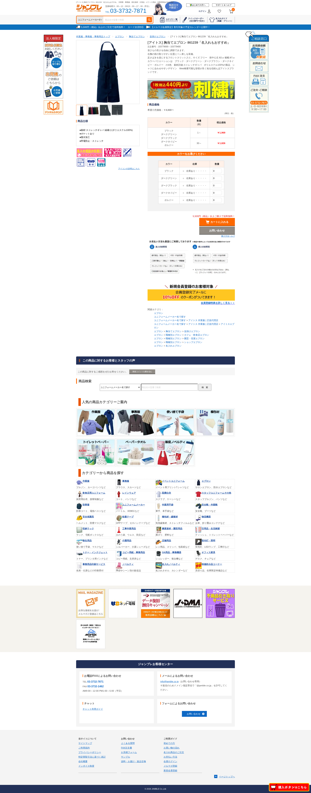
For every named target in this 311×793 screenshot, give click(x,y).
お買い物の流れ (171, 747)
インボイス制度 (86, 766)
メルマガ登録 (170, 766)
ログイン (202, 11)
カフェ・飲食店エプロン (196, 335)
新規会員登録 (170, 770)
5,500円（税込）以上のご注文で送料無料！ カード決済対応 (112, 27)
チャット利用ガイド (93, 709)
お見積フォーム (129, 752)
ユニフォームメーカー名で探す (170, 316)
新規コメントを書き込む (142, 371)
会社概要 (82, 761)
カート (233, 10)
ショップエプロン (193, 342)
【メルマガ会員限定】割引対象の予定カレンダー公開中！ (180, 27)
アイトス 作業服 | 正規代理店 (203, 320)
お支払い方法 (170, 757)
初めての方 (169, 743)
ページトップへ (227, 776)
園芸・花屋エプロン (194, 338)
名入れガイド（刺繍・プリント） (224, 19)
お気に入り (219, 11)
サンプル (125, 757)
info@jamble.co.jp (169, 681)
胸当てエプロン (174, 331)
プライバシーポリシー (89, 752)
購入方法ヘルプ (228, 236)
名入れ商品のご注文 (174, 752)
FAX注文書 (126, 747)
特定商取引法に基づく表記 (92, 757)
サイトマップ (85, 743)
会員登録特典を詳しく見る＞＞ (218, 303)
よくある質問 (128, 743)
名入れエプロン (174, 345)
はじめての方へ (199, 5)
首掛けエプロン (192, 331)
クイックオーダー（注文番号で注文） (197, 19)
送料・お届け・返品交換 (133, 761)
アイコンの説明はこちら (129, 169)
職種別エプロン (174, 335)
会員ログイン (170, 761)
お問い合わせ (193, 714)
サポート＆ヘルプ (223, 5)
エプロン (158, 313)
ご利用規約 (84, 747)
